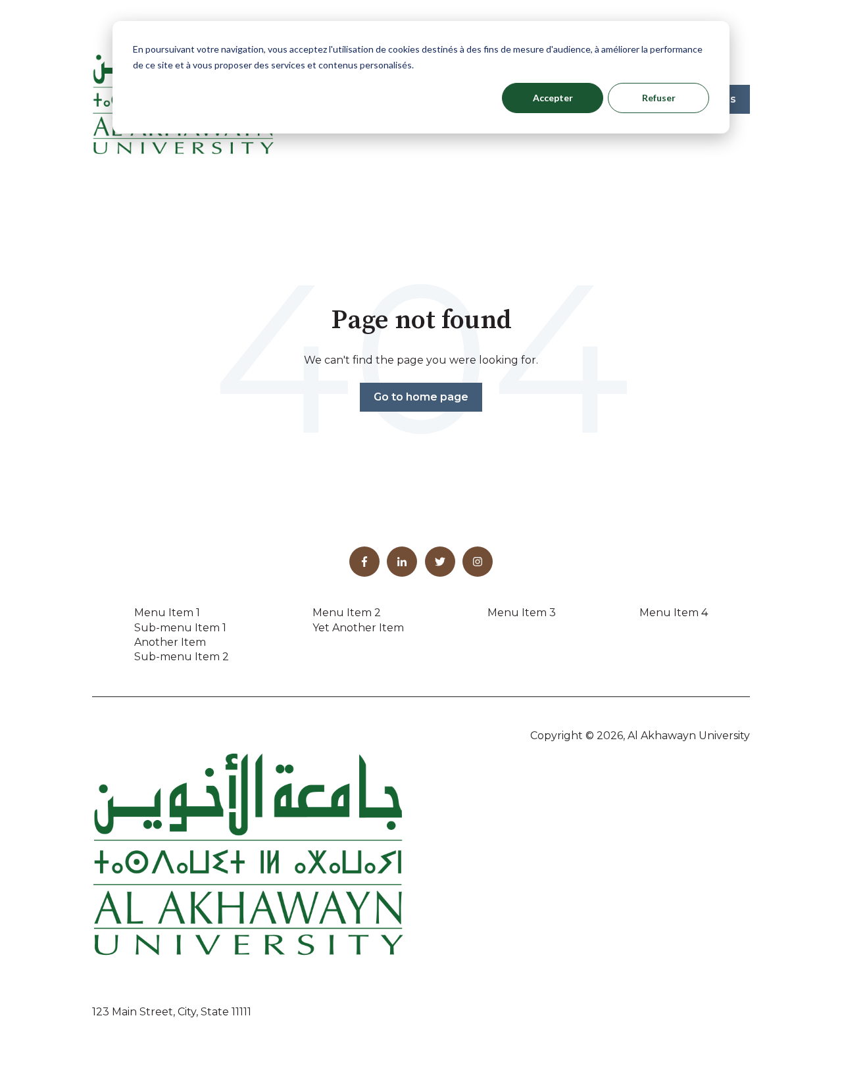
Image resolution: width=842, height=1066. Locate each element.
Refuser (659, 97)
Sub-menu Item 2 (181, 656)
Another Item (170, 642)
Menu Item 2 (346, 612)
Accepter (553, 97)
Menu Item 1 (167, 612)
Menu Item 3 (521, 612)
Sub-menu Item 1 (180, 627)
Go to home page (421, 397)
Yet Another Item (358, 627)
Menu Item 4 (673, 612)
